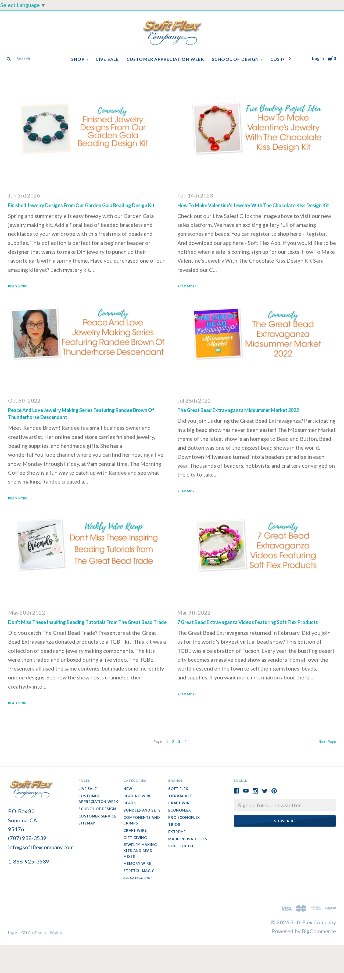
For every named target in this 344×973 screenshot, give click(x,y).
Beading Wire (137, 796)
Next (327, 741)
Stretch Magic (138, 871)
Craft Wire (135, 830)
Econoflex (179, 810)
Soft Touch (180, 846)
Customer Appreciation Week (165, 59)
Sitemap (86, 823)
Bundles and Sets (141, 810)
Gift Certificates (33, 932)
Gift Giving (135, 837)
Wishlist (56, 932)
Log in (318, 58)
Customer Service (97, 816)
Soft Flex (178, 789)
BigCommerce (319, 931)
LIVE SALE (107, 59)
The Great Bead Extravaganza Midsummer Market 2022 (238, 410)
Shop (78, 59)
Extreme (177, 832)
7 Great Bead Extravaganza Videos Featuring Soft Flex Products (247, 622)
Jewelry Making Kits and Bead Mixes (140, 850)
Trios (174, 824)
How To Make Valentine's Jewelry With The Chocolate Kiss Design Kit (253, 205)
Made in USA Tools (187, 839)
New (127, 789)
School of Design (235, 59)
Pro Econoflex (184, 817)
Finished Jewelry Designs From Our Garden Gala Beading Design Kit (81, 205)
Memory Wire (137, 863)
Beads (129, 803)
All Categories (137, 877)
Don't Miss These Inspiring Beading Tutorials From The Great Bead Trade (87, 622)
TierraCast (180, 796)
